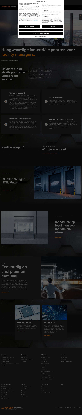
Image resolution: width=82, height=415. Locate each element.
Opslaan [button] (52, 26)
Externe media (46, 16)
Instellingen (35, 20)
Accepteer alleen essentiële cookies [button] (41, 30)
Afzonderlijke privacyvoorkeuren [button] (41, 33)
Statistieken (46, 10)
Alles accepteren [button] (29, 26)
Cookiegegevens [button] (37, 36)
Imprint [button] (46, 36)
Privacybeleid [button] (42, 36)
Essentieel (46, 4)
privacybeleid (24, 19)
